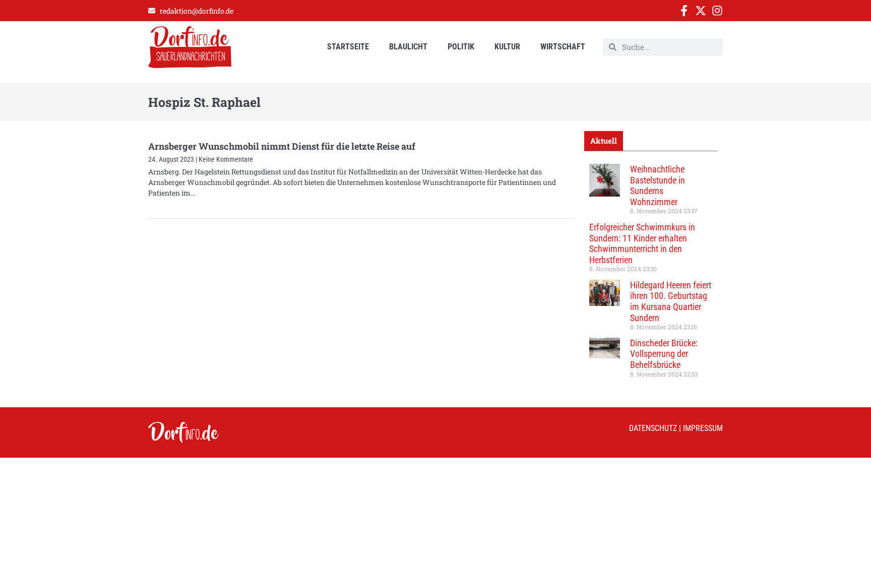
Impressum (703, 428)
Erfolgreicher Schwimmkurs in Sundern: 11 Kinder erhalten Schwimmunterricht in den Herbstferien (642, 243)
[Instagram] (717, 10)
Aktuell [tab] (603, 141)
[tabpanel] (651, 274)
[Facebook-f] (684, 10)
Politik (461, 46)
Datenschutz (653, 428)
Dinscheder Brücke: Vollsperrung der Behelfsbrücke (664, 354)
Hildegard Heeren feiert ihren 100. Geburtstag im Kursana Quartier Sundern (670, 301)
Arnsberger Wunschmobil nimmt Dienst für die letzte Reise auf (281, 146)
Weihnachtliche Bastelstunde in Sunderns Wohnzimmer (657, 185)
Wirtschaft (562, 46)
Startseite (348, 46)
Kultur (507, 46)
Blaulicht (408, 46)
